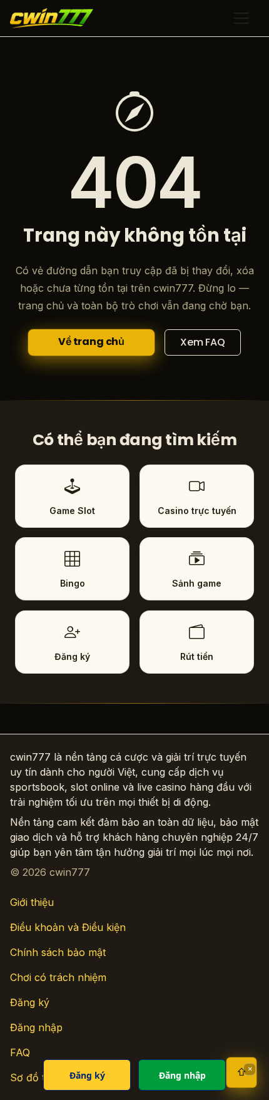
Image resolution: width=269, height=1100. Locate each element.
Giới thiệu (32, 902)
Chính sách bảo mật (58, 952)
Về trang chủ (91, 341)
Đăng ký (29, 1002)
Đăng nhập (36, 1027)
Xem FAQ (202, 342)
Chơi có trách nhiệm (58, 977)
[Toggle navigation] (241, 18)
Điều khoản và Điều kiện (68, 927)
